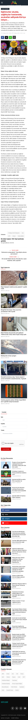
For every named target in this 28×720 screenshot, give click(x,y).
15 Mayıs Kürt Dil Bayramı (13, 233)
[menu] (2, 2)
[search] (26, 2)
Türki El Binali (14, 687)
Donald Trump (10, 690)
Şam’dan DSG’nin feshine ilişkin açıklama (18, 496)
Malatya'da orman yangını (8, 356)
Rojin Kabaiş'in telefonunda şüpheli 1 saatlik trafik (14, 287)
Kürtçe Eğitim (21, 236)
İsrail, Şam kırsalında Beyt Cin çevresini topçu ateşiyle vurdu (19, 619)
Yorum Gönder (5, 449)
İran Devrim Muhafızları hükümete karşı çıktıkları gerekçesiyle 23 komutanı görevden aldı (19, 534)
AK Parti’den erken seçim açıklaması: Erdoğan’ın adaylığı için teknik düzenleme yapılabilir (18, 569)
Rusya (22, 673)
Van (23, 233)
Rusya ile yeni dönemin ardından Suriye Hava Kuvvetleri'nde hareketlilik (19, 489)
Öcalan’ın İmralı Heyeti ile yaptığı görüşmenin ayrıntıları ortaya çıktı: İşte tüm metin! (19, 465)
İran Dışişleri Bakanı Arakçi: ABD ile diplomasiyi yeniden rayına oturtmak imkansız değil (19, 611)
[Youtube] (25, 708)
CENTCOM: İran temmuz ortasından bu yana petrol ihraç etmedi (19, 653)
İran (13, 673)
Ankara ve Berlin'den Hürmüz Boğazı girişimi (18, 576)
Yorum (2, 430)
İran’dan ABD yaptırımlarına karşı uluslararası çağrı (19, 541)
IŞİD (3, 677)
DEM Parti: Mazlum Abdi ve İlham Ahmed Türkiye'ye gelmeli (19, 585)
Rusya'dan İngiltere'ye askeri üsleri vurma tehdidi (19, 626)
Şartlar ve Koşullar (5, 718)
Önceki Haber (15, 250)
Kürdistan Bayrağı (6, 683)
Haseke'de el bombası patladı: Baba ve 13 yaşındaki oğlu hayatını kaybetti (18, 594)
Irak (17, 673)
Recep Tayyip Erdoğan (17, 683)
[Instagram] (21, 708)
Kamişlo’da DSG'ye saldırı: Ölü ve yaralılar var (19, 480)
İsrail (19, 677)
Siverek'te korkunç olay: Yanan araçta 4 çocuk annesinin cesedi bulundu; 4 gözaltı (13, 377)
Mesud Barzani (5, 687)
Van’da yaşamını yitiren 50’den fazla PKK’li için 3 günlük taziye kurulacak (13, 400)
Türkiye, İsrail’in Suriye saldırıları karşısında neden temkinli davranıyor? (19, 645)
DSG (3, 690)
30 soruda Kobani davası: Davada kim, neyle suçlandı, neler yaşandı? (14, 259)
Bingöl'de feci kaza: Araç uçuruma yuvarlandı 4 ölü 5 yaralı (11, 310)
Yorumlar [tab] (4, 412)
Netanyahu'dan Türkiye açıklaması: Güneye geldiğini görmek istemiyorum (18, 560)
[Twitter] (17, 708)
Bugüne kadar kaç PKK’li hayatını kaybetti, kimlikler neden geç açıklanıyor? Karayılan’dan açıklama (19, 637)
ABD (3, 673)
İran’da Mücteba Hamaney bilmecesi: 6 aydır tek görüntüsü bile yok (19, 661)
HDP (24, 677)
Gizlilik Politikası (15, 718)
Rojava (13, 677)
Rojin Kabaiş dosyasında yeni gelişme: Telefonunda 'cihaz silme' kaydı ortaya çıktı (13, 333)
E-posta (3, 423)
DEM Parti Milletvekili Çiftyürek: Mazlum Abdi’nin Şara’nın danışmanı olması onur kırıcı (19, 551)
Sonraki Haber (13, 256)
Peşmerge (14, 680)
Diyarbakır (22, 687)
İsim (2, 417)
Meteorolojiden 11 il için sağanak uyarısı (18, 601)
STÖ (9, 236)
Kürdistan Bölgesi (6, 680)
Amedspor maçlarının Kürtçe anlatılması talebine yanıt (19, 473)
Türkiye (8, 677)
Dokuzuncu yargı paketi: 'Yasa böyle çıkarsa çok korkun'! (14, 253)
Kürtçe (14, 236)
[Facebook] (12, 708)
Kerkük (17, 690)
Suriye (8, 673)
